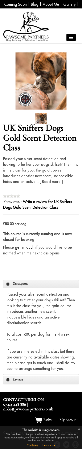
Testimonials (69, 10)
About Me (51, 4)
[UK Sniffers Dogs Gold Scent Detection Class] (41, 81)
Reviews (18, 380)
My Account (69, 420)
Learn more (48, 445)
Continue (32, 445)
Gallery (69, 4)
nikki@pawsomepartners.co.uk (28, 409)
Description (20, 284)
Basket (47, 420)
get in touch (24, 247)
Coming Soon (15, 4)
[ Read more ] (51, 181)
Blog (34, 4)
